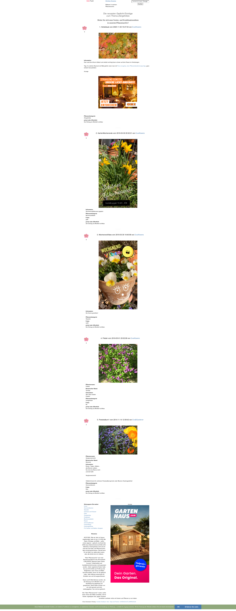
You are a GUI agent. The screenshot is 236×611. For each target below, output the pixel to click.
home (85, 506)
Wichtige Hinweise (110, 1)
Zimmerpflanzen (88, 522)
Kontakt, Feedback (101, 601)
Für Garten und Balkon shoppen (93, 528)
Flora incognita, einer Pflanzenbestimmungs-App (131, 66)
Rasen (86, 521)
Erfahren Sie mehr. (192, 607)
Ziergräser (87, 517)
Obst (85, 513)
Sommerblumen (88, 508)
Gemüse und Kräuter (90, 511)
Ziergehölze (87, 515)
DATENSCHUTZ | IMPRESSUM (128, 601)
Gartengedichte (88, 526)
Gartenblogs (87, 524)
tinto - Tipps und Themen (113, 601)
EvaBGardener (137, 419)
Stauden (86, 510)
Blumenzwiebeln (88, 519)
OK (178, 607)
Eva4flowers (136, 27)
